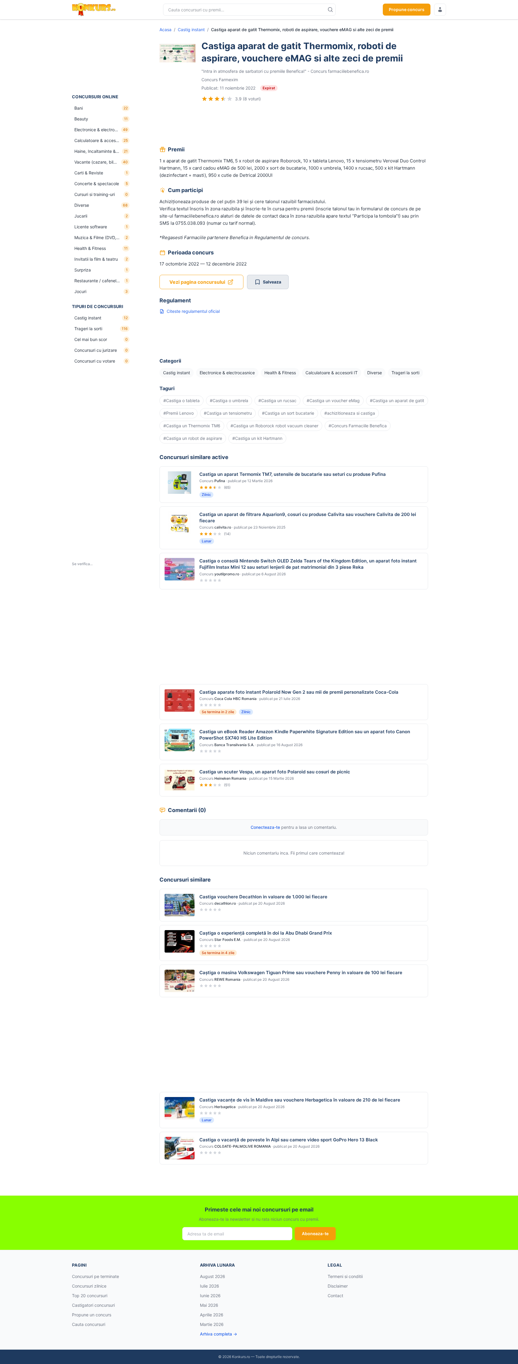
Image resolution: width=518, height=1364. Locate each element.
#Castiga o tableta (181, 400)
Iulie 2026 (209, 1285)
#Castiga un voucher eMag (333, 400)
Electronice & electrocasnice (227, 372)
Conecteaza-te (265, 827)
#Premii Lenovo (178, 413)
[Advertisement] (102, 57)
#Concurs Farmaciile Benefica (358, 425)
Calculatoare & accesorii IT (331, 372)
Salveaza (272, 281)
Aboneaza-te (315, 1233)
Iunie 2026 (210, 1295)
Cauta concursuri (88, 1324)
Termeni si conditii (345, 1276)
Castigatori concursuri (93, 1305)
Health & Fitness (280, 372)
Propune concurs (406, 9)
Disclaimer (338, 1285)
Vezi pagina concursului (197, 282)
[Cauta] (330, 10)
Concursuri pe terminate (95, 1276)
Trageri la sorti (405, 372)
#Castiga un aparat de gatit (397, 400)
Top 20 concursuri (89, 1295)
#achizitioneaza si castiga (349, 413)
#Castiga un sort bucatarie (288, 413)
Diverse (374, 372)
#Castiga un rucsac (277, 400)
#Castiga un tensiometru (228, 413)
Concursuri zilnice (89, 1285)
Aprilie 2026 (211, 1314)
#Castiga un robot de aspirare (192, 438)
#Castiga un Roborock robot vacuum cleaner (274, 425)
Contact (335, 1295)
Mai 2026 (209, 1305)
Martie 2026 (212, 1324)
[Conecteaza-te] (440, 10)
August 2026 (212, 1276)
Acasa (165, 29)
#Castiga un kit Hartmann (257, 438)
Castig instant (191, 29)
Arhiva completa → (218, 1333)
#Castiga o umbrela (229, 400)
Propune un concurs (91, 1314)
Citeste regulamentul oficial (193, 311)
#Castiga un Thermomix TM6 (191, 425)
